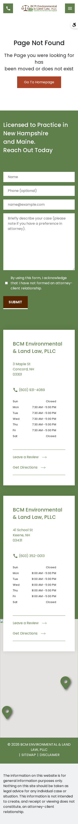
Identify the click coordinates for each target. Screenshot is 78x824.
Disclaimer (50, 754)
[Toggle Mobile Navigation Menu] (70, 8)
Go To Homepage (39, 82)
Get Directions (25, 467)
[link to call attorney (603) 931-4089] (8, 8)
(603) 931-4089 (31, 389)
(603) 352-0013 (31, 555)
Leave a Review (26, 457)
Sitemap (28, 754)
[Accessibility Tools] (74, 24)
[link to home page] (39, 8)
